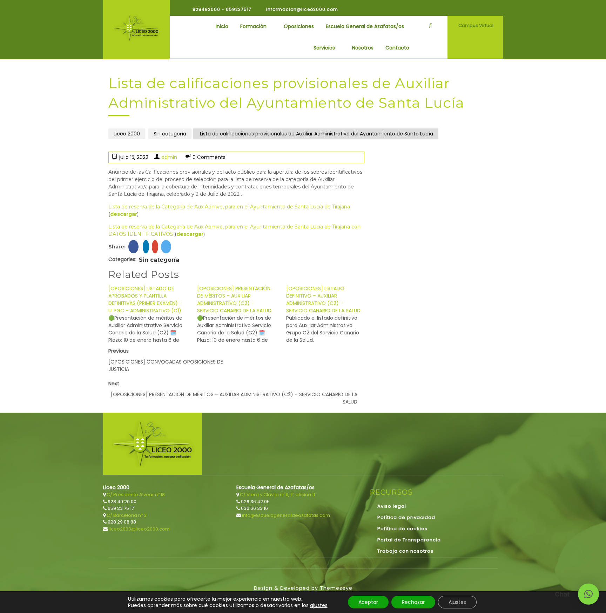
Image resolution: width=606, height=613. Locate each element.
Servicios (324, 47)
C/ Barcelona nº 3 (126, 515)
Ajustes (457, 602)
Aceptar (368, 602)
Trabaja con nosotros (405, 551)
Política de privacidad (406, 517)
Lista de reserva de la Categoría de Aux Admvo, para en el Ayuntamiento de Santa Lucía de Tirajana (229, 207)
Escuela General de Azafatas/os (365, 26)
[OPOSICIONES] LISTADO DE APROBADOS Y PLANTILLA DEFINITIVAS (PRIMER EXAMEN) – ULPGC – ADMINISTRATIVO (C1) (145, 299)
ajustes (319, 605)
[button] (588, 594)
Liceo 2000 (127, 133)
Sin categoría (170, 133)
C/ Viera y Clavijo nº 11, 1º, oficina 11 (277, 494)
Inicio (222, 26)
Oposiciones (299, 26)
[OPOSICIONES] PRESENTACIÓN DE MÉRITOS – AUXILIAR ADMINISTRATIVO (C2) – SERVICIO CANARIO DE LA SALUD (234, 299)
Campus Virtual (475, 25)
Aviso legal (391, 506)
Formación (253, 26)
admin (169, 157)
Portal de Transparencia (409, 540)
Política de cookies (402, 528)
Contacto (397, 47)
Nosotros (362, 47)
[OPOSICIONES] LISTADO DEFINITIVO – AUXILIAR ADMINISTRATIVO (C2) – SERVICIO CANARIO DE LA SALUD (323, 299)
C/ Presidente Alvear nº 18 (135, 494)
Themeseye (335, 588)
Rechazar (413, 602)
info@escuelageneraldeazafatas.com (285, 515)
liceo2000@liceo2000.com (139, 529)
